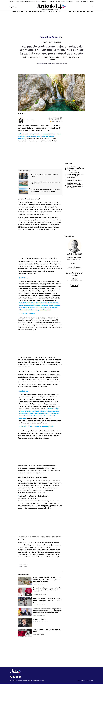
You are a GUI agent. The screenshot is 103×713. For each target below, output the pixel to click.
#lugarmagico (46, 307)
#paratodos (47, 310)
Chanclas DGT (72, 1)
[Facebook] (49, 118)
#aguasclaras (55, 305)
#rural (52, 416)
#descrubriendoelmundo (28, 310)
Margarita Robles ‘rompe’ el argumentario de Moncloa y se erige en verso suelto (75, 168)
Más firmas (73, 285)
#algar (57, 409)
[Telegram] (61, 118)
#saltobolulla (23, 303)
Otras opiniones (69, 236)
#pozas (21, 305)
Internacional (34, 12)
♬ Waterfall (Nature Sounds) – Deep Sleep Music (36, 426)
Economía (20, 12)
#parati (40, 310)
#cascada (22, 307)
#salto (29, 411)
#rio (20, 411)
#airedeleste (55, 414)
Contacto (20, 680)
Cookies (35, 680)
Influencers (57, 1)
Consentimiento (40, 680)
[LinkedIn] (55, 118)
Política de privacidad (27, 680)
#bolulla (51, 409)
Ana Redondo (64, 1)
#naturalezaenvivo (44, 305)
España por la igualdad (64, 12)
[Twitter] (11, 677)
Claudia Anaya (29, 119)
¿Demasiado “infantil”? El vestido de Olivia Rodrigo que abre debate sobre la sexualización (75, 175)
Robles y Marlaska (43, 1)
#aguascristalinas (30, 305)
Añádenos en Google (56, 121)
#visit (26, 416)
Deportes (51, 12)
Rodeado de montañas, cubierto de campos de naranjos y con (39, 136)
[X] (52, 118)
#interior (46, 416)
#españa (55, 307)
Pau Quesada (51, 1)
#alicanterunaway (53, 411)
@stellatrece (23, 278)
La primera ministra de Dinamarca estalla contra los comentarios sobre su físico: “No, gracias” (75, 185)
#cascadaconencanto (33, 307)
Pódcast (90, 12)
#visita (21, 416)
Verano (25, 566)
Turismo (20, 566)
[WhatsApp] (58, 118)
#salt (33, 411)
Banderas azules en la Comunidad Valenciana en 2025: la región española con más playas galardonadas (46, 190)
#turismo (22, 418)
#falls (37, 411)
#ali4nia (47, 414)
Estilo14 (76, 12)
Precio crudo (79, 1)
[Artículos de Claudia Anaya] (21, 120)
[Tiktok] (20, 677)
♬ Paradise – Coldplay (27, 313)
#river (24, 411)
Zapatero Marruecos (25, 1)
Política (13, 12)
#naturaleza (54, 303)
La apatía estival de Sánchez (74, 180)
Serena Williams (34, 1)
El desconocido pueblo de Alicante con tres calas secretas (51, 64)
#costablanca (24, 414)
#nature (40, 416)
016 (26, 12)
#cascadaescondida (36, 303)
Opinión (83, 12)
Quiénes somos (13, 680)
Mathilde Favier (15, 1)
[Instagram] (14, 677)
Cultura (43, 12)
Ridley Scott (86, 1)
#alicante (46, 303)
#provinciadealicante (36, 414)
